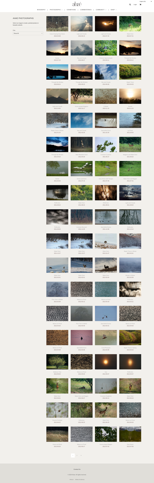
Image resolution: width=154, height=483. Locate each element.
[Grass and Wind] (57, 434)
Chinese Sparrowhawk (105, 58)
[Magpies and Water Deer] (130, 144)
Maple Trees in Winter (57, 130)
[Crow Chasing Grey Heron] (57, 23)
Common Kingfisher (106, 396)
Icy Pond (130, 130)
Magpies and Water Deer (130, 154)
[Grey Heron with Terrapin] (106, 168)
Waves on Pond (81, 299)
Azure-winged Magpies (81, 106)
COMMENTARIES (85, 10)
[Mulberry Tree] (57, 361)
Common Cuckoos (106, 154)
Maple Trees (130, 82)
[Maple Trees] (130, 71)
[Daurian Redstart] (57, 409)
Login (135, 4)
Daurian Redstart (57, 420)
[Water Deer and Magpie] (130, 168)
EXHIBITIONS (71, 10)
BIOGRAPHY (41, 10)
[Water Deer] (130, 23)
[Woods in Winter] (130, 265)
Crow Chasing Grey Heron (57, 34)
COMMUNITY (100, 10)
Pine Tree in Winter (57, 299)
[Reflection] (57, 192)
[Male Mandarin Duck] (82, 144)
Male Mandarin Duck (82, 154)
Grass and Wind (57, 444)
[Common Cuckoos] (106, 144)
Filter (14, 30)
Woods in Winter (130, 275)
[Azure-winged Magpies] (82, 96)
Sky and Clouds (81, 58)
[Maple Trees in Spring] (130, 337)
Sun (106, 372)
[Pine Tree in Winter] (57, 289)
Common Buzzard (81, 227)
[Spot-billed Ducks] (106, 216)
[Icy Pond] (130, 120)
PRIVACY (72, 479)
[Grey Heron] (130, 434)
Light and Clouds (81, 34)
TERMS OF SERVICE (79, 479)
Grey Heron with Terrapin (106, 178)
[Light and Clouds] (82, 23)
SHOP (113, 10)
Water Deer (130, 34)
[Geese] (57, 168)
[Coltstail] (106, 96)
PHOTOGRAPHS (55, 10)
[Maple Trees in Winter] (57, 120)
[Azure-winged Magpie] (106, 434)
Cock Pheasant (106, 347)
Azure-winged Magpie (106, 444)
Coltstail (106, 106)
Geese (57, 178)
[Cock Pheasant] (106, 337)
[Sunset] (57, 47)
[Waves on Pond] (82, 289)
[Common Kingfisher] (106, 385)
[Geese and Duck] (82, 168)
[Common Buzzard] (82, 216)
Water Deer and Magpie (130, 178)
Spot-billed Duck (106, 130)
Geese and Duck (81, 178)
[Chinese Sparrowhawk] (106, 47)
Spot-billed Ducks (106, 227)
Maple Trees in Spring (130, 347)
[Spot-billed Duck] (106, 120)
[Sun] (106, 361)
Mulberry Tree (57, 372)
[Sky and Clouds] (82, 47)
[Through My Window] (130, 47)
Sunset (57, 58)
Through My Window (130, 58)
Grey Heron (130, 444)
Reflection (57, 203)
